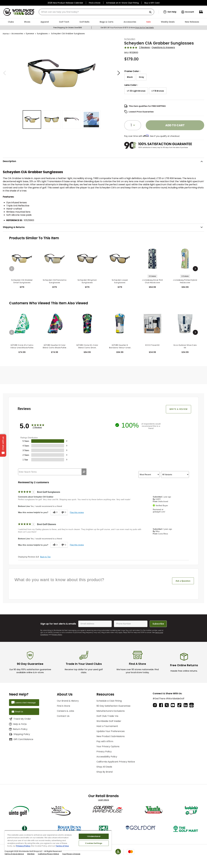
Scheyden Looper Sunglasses (120, 281)
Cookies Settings (93, 843)
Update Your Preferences (110, 731)
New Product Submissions (110, 736)
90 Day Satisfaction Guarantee (113, 705)
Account (189, 11)
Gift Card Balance (23, 739)
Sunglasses (42, 33)
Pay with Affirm (104, 741)
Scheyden (129, 39)
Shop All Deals (104, 766)
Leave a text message (25, 702)
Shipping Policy (22, 734)
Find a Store (94, 3)
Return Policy (20, 729)
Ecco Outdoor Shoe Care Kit (185, 346)
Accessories (17, 33)
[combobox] (96, 12)
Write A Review (178, 409)
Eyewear (30, 33)
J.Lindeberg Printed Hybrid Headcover (185, 281)
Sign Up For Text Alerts (144, 27)
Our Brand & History (68, 700)
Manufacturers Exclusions (110, 711)
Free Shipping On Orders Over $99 (67, 27)
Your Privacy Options (107, 746)
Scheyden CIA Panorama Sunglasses (54, 281)
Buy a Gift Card (151, 3)
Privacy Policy (57, 635)
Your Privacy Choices (71, 854)
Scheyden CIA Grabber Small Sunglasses (22, 281)
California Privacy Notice (48, 854)
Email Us (19, 711)
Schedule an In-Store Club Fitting (122, 3)
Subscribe (158, 623)
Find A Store (63, 705)
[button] (169, 12)
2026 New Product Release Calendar (65, 3)
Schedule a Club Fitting (109, 700)
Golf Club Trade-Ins (107, 716)
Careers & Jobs (65, 711)
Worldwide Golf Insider (108, 721)
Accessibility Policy (106, 756)
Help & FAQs (20, 724)
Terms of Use (62, 846)
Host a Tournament (107, 726)
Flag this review (77, 512)
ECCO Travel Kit (152, 345)
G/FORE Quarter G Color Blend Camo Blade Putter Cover (54, 346)
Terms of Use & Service (14, 854)
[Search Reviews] (84, 471)
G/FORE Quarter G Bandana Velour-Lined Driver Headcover (120, 346)
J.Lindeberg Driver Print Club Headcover (152, 281)
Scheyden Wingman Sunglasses (87, 281)
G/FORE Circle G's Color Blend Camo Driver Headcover (87, 346)
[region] (58, 840)
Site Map (30, 854)
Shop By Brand (104, 771)
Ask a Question (183, 581)
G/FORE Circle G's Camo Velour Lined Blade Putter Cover (21, 346)
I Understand (93, 836)
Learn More (103, 800)
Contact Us (63, 716)
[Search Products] (151, 12)
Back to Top (45, 557)
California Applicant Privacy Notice (115, 761)
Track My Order (22, 718)
